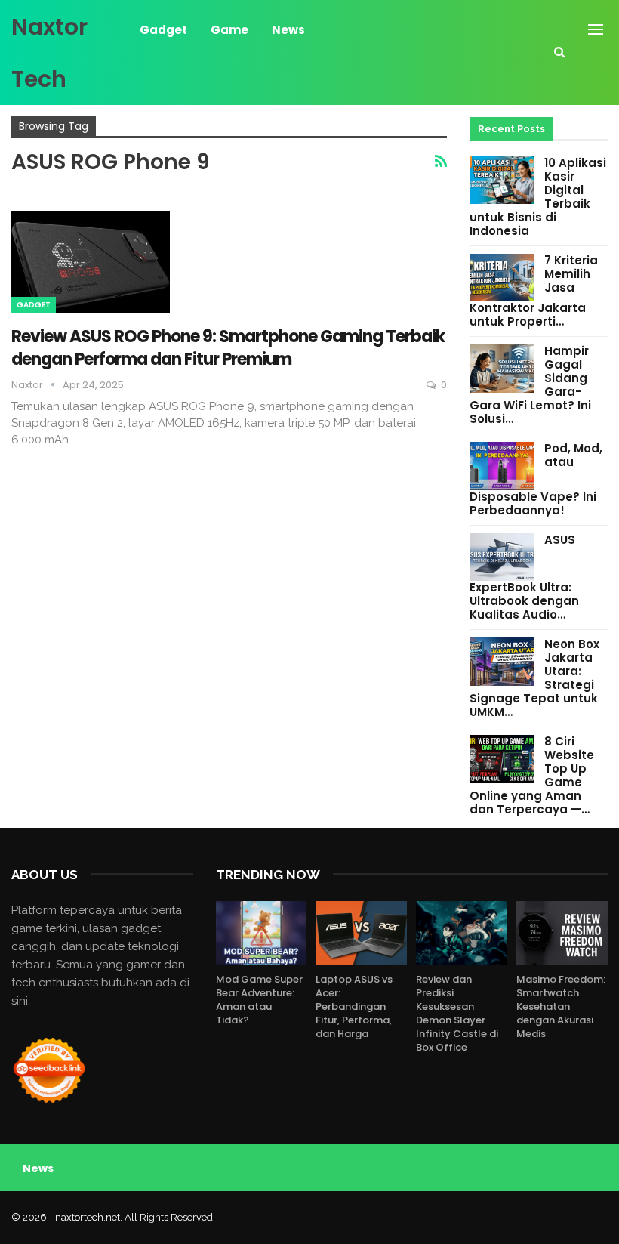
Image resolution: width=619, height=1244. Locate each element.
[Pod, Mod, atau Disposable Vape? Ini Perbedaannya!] (502, 466)
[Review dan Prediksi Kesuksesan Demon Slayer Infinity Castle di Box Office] (461, 933)
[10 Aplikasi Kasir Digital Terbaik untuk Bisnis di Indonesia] (502, 180)
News (288, 30)
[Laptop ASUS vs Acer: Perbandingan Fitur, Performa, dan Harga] (361, 933)
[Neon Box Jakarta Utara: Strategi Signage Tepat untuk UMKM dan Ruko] (502, 661)
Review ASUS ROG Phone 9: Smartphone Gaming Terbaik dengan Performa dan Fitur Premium (228, 348)
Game (229, 30)
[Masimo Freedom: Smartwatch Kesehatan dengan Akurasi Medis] (562, 933)
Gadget (163, 30)
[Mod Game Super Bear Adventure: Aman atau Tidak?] (261, 933)
